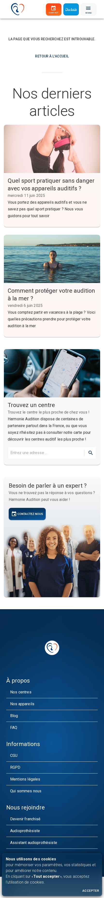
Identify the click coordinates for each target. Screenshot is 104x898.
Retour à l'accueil (52, 56)
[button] (52, 692)
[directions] (90, 453)
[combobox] (45, 453)
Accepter (90, 890)
